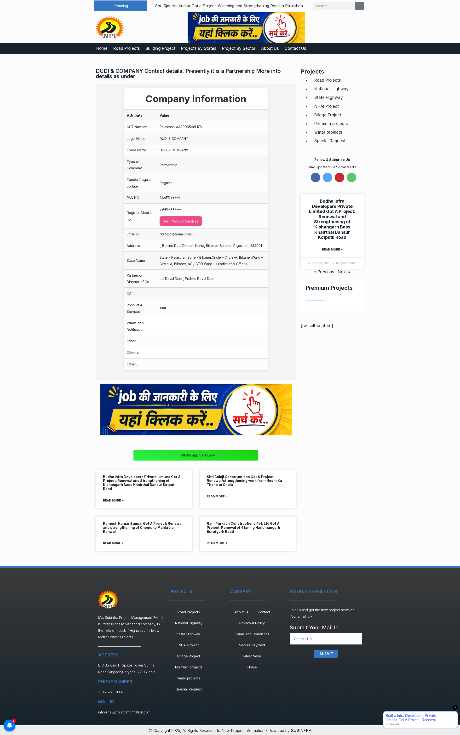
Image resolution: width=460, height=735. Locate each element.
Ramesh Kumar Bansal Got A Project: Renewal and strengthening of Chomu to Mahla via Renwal (143, 527)
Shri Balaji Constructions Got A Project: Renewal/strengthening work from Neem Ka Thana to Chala (244, 481)
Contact (264, 612)
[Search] (359, 6)
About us (241, 612)
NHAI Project (326, 106)
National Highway (331, 88)
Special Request (329, 140)
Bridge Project (327, 115)
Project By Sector (238, 48)
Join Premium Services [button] (180, 221)
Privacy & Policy (252, 623)
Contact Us (295, 48)
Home (102, 48)
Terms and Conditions (252, 634)
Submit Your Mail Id (314, 627)
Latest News (252, 656)
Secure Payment (252, 645)
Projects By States (198, 48)
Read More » (113, 500)
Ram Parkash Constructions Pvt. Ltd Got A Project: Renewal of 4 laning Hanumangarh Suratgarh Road (243, 527)
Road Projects (126, 48)
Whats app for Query (198, 455)
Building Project (160, 48)
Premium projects (331, 123)
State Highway (328, 97)
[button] (120, 5)
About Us (270, 48)
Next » (344, 271)
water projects (328, 132)
